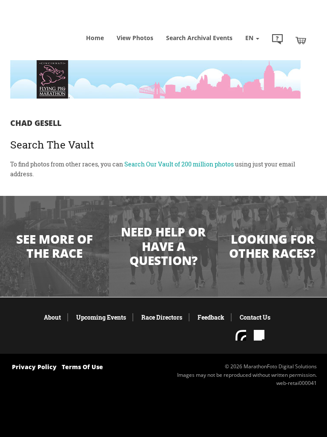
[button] (277, 40)
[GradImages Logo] (52, 25)
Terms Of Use (82, 367)
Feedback (211, 317)
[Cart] (301, 40)
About (52, 317)
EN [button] (250, 38)
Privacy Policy (34, 367)
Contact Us (255, 317)
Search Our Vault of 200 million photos (179, 164)
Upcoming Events (101, 317)
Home (95, 38)
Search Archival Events (199, 38)
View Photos (135, 38)
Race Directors (161, 317)
